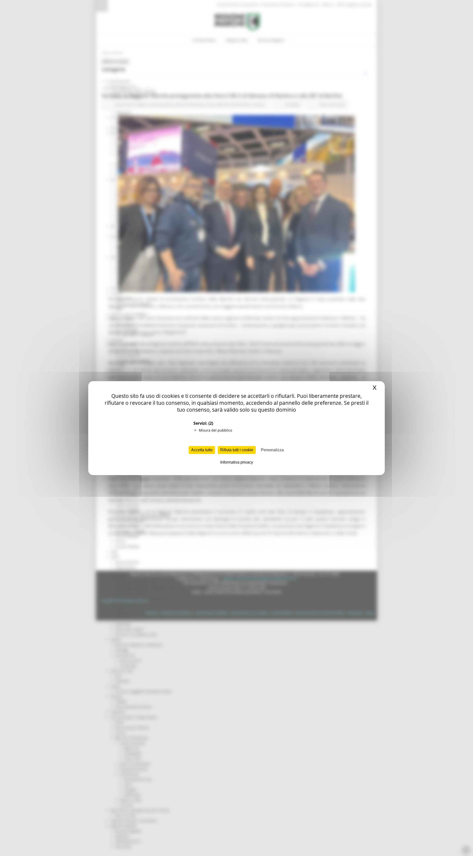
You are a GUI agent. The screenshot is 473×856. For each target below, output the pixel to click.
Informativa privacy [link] (236, 462)
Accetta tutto (202, 450)
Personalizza (272, 450)
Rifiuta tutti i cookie (236, 450)
